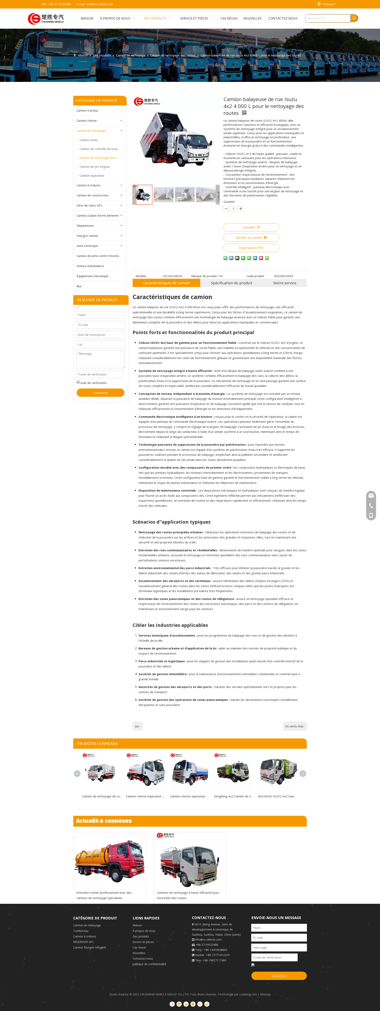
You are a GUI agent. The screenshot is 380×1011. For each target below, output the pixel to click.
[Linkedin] (179, 1004)
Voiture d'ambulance (90, 266)
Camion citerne (87, 120)
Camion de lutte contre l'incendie (99, 256)
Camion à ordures (89, 185)
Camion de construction (92, 195)
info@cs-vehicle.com (100, 4)
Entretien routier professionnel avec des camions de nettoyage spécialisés (104, 895)
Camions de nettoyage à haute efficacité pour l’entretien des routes (188, 895)
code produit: (256, 276)
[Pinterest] (199, 1004)
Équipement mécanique (92, 276)
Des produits (141, 936)
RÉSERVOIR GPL (83, 942)
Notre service (284, 282)
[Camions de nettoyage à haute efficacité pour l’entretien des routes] (190, 860)
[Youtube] (186, 1004)
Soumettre (100, 393)
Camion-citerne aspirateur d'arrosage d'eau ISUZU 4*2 (146, 796)
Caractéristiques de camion (166, 282)
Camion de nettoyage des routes (102, 158)
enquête (249, 227)
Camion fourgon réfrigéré (89, 947)
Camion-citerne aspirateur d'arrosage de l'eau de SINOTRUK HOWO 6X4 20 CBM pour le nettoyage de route (190, 796)
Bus (79, 286)
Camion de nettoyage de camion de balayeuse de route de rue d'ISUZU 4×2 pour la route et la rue (102, 796)
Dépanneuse (85, 225)
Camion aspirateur (92, 175)
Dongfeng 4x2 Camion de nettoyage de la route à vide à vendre (234, 796)
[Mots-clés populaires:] (354, 18)
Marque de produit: (204, 276)
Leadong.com (248, 994)
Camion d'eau (89, 140)
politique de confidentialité (149, 964)
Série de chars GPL (90, 205)
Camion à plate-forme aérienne (98, 215)
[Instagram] (193, 1004)
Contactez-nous (143, 958)
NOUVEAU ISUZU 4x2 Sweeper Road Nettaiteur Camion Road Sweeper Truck (278, 796)
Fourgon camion (87, 236)
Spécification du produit (231, 282)
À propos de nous (144, 931)
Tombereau (80, 931)
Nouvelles (139, 953)
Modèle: (141, 276)
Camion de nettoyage (91, 131)
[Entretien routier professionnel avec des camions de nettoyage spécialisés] (109, 860)
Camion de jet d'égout (95, 167)
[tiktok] (206, 1004)
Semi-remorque (87, 246)
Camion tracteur (87, 110)
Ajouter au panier (249, 237)
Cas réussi (139, 947)
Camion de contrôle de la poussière (103, 149)
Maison (137, 925)
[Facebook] (172, 1004)
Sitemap (265, 994)
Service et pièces (143, 942)
